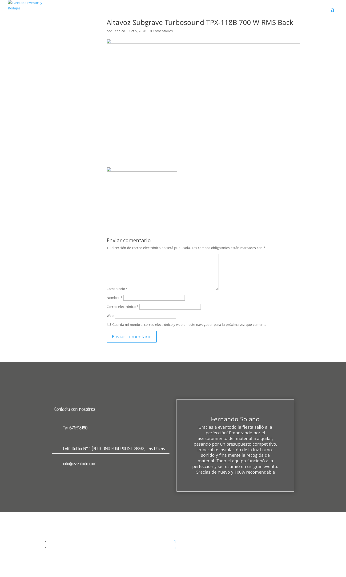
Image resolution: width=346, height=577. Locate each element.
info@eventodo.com (79, 463)
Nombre (114, 297)
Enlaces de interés (194, 535)
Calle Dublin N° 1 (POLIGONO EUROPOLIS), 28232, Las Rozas (114, 448)
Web (110, 315)
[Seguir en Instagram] (175, 547)
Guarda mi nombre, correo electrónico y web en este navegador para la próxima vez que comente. (189, 324)
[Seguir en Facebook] (175, 541)
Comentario (117, 288)
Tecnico (119, 31)
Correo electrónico (122, 306)
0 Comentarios (161, 31)
